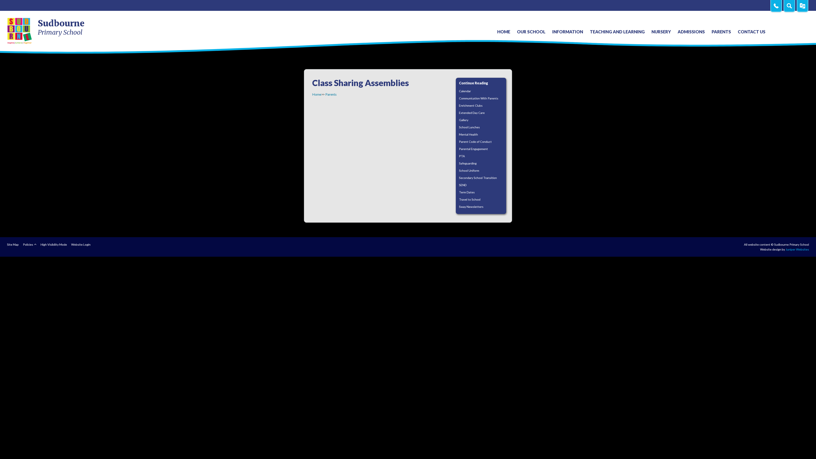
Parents (331, 94)
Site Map (13, 244)
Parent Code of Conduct (475, 141)
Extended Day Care (472, 113)
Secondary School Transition (478, 178)
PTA (462, 156)
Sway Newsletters (471, 206)
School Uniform (469, 170)
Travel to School (469, 199)
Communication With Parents (478, 98)
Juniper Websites (797, 249)
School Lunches (469, 127)
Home (316, 94)
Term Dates (467, 192)
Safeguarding (468, 163)
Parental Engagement (473, 149)
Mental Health (468, 134)
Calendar (465, 91)
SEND (463, 185)
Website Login (81, 244)
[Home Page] (20, 30)
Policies (28, 244)
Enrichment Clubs (471, 105)
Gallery (463, 120)
